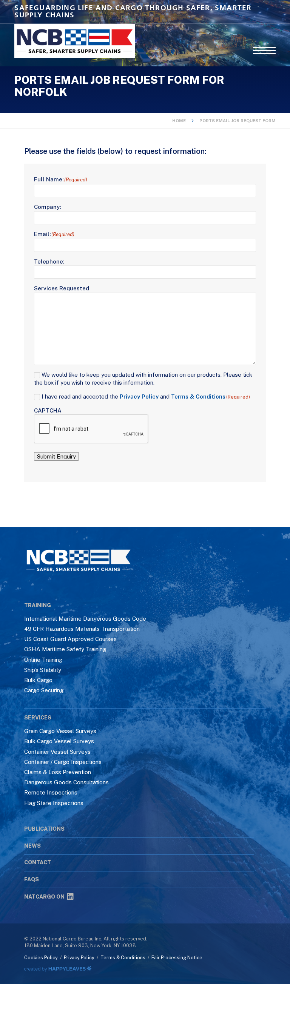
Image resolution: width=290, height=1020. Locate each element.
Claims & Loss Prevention (57, 772)
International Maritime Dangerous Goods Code (85, 618)
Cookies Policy (41, 957)
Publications (44, 829)
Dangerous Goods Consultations (66, 782)
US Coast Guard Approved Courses (70, 639)
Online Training (43, 659)
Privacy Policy (139, 396)
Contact (37, 862)
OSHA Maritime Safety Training (65, 649)
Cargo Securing (43, 690)
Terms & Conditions (198, 396)
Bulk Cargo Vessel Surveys (59, 741)
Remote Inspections (50, 792)
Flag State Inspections (53, 803)
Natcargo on (44, 897)
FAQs (31, 879)
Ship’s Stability (42, 670)
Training (37, 605)
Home (179, 120)
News (32, 846)
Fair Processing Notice (176, 957)
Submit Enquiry (56, 456)
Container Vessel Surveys (57, 752)
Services (37, 718)
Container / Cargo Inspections (63, 762)
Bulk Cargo (38, 680)
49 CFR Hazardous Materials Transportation (82, 629)
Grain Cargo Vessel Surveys (60, 731)
